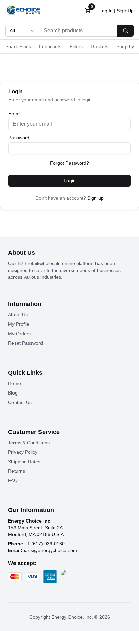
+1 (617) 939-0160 (45, 543)
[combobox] (22, 31)
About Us (18, 314)
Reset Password (25, 343)
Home (14, 383)
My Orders (19, 333)
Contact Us (20, 402)
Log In (106, 10)
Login (70, 180)
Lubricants (50, 46)
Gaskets (99, 46)
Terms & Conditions (29, 442)
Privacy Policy (22, 452)
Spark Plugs (18, 46)
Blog (13, 393)
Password (18, 137)
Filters (76, 46)
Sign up (95, 198)
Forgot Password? (69, 163)
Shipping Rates (24, 461)
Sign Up (125, 10)
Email (14, 113)
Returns (16, 471)
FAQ (13, 480)
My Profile (18, 324)
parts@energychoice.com (49, 550)
